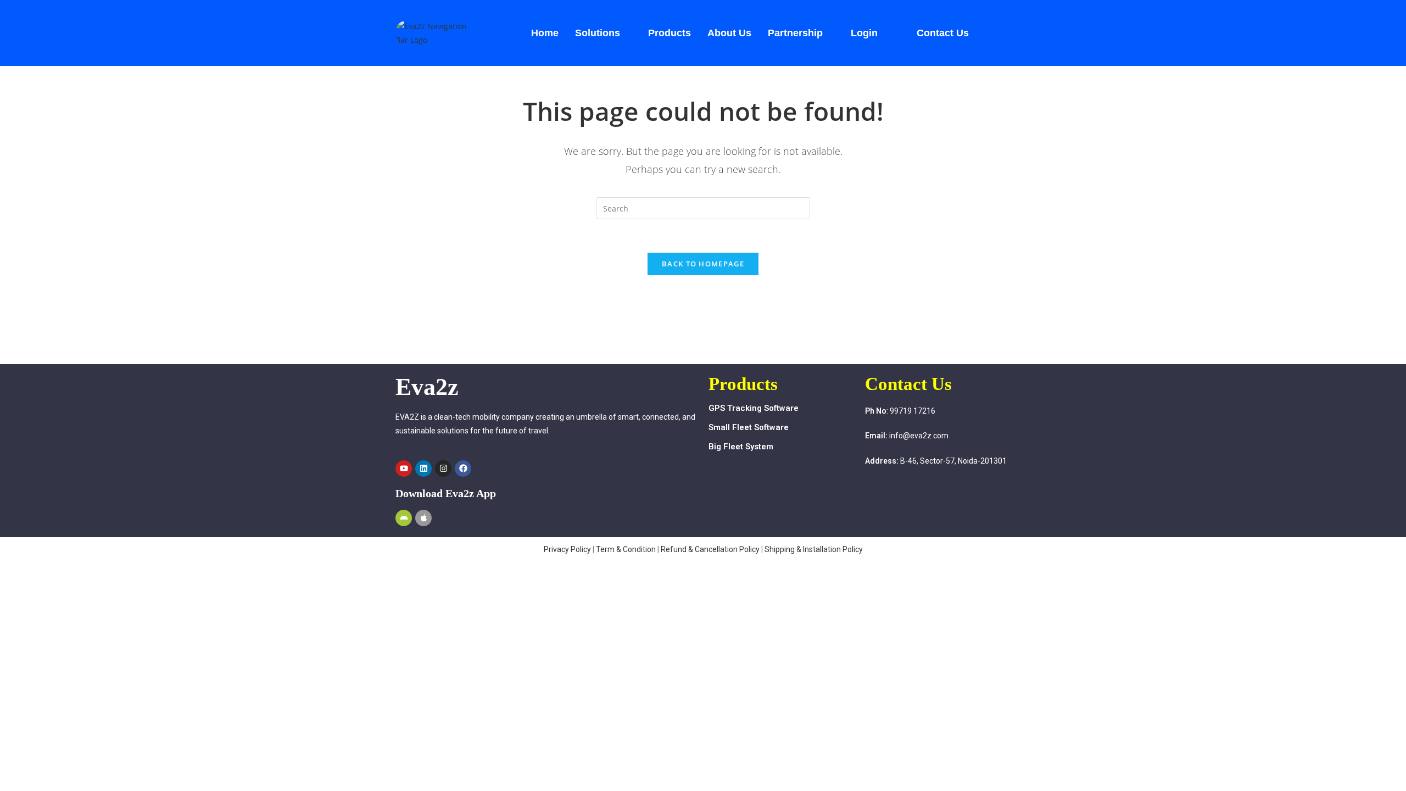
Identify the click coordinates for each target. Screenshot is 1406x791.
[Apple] (423, 518)
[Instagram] (443, 468)
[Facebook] (463, 468)
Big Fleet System (740, 447)
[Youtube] (403, 468)
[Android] (403, 518)
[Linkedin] (423, 468)
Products (669, 32)
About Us (729, 32)
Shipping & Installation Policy (814, 549)
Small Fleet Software (748, 427)
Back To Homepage (703, 264)
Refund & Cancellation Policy (711, 549)
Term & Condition (626, 549)
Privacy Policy (567, 549)
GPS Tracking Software (753, 408)
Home (545, 32)
